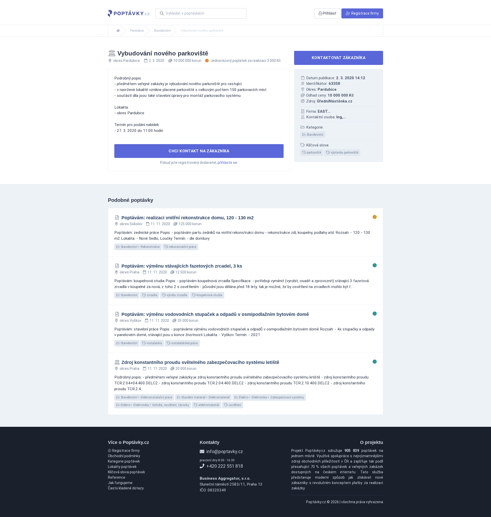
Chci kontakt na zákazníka (199, 151)
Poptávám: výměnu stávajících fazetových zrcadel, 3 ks (181, 266)
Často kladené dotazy (126, 488)
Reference (116, 477)
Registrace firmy (125, 451)
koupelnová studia (209, 295)
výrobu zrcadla (176, 295)
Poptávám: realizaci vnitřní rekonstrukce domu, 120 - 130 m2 (187, 217)
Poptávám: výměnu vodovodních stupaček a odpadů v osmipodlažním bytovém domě (215, 314)
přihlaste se (227, 162)
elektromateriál (208, 405)
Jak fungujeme (120, 483)
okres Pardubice (126, 61)
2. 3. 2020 (156, 61)
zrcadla (151, 295)
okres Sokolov (131, 224)
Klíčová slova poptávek (126, 472)
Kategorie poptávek (124, 461)
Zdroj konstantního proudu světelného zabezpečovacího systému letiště (200, 362)
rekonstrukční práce (182, 247)
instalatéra (154, 343)
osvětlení (234, 405)
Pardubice (137, 30)
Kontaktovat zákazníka (338, 57)
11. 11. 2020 (160, 224)
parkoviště (313, 152)
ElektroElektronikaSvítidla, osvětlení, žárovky (154, 405)
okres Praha (129, 272)
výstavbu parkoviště (344, 152)
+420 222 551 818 (224, 466)
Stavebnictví (162, 30)
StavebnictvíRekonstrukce (140, 247)
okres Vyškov (130, 320)
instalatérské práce (184, 343)
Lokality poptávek (122, 467)
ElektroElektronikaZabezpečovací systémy (271, 397)
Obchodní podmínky (124, 456)
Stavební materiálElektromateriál (205, 397)
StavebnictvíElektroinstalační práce (146, 397)
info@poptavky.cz (224, 451)
